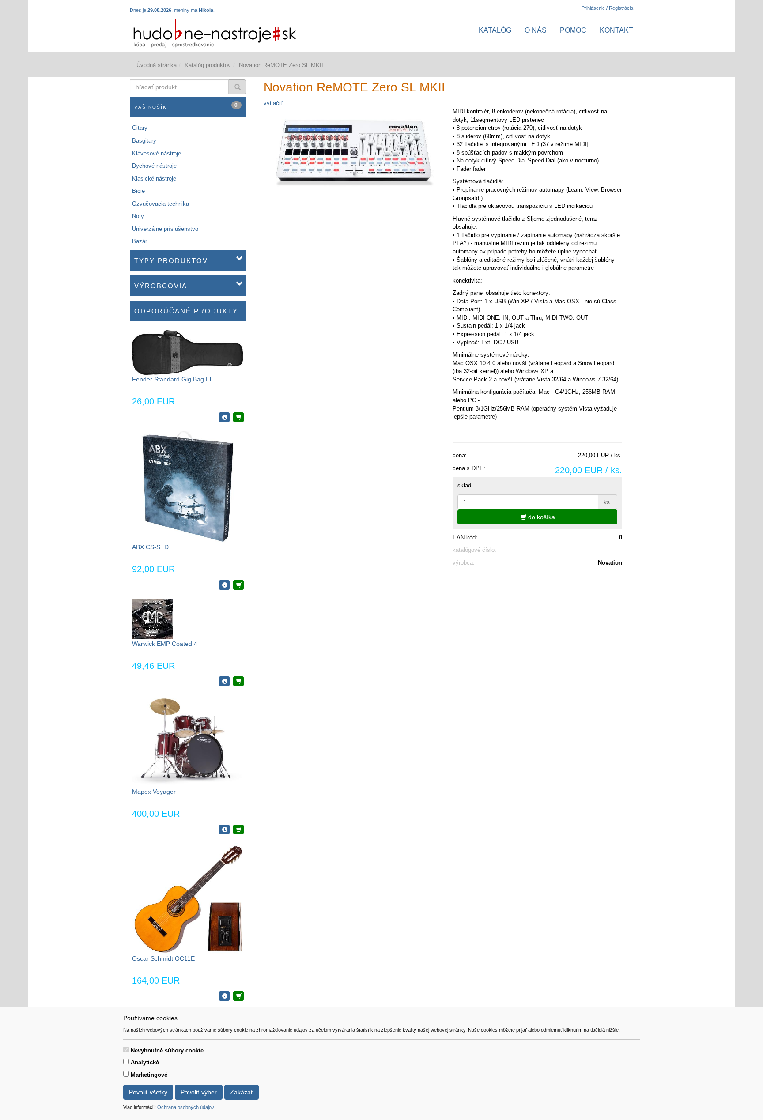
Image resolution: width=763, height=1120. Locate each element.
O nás (536, 30)
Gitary (139, 127)
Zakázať (241, 1092)
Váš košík (186, 105)
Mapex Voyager (154, 791)
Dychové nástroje (154, 165)
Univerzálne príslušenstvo (165, 229)
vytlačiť (273, 103)
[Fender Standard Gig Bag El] (187, 352)
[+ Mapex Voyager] (238, 829)
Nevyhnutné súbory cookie (167, 1050)
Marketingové (149, 1074)
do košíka (540, 516)
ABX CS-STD (150, 547)
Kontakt (616, 30)
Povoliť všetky (148, 1092)
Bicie (138, 191)
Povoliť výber (199, 1092)
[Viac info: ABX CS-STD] (224, 585)
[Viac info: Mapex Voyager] (224, 829)
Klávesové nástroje (156, 153)
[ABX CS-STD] (188, 486)
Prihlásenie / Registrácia (607, 8)
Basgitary (144, 140)
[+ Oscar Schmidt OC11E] (238, 996)
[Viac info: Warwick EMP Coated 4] (224, 681)
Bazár (139, 241)
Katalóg (495, 30)
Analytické (145, 1062)
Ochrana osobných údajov (185, 1107)
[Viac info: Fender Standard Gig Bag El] (224, 417)
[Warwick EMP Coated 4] (152, 618)
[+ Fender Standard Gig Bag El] (238, 417)
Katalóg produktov (208, 65)
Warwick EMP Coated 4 (164, 643)
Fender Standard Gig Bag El (171, 379)
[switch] (126, 1049)
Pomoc (573, 30)
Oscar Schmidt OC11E (163, 958)
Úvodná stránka (156, 65)
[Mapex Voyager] (187, 740)
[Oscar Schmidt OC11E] (187, 898)
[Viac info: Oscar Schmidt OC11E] (224, 996)
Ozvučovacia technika (160, 203)
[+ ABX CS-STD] (238, 585)
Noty (138, 216)
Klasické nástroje (154, 178)
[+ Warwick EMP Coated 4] (238, 681)
